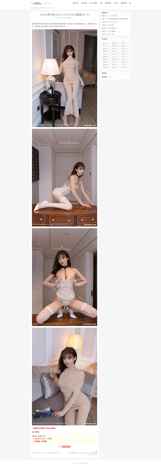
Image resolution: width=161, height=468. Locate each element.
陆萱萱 (68, 446)
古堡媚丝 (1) (105, 56)
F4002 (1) (105, 45)
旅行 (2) (104, 54)
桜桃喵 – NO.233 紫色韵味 (109, 28)
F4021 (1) (123, 54)
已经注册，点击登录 (41, 441)
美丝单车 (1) (105, 48)
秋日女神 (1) (124, 67)
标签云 (116, 3)
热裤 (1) (113, 51)
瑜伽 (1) (113, 64)
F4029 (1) (123, 64)
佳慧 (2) (123, 43)
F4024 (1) (123, 56)
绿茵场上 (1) (114, 43)
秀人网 (47, 8)
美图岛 (36, 3)
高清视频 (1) (105, 59)
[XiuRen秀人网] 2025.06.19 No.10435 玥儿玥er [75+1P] (46, 453)
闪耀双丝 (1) (105, 64)
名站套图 (84, 3)
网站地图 (85, 463)
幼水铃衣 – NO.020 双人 (108, 25)
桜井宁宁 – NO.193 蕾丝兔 (109, 31)
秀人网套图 (93, 3)
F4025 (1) (123, 59)
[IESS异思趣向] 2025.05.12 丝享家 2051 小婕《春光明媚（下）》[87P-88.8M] (82, 453)
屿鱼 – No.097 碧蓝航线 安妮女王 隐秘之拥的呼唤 (115, 19)
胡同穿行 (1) (114, 45)
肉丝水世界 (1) (115, 59)
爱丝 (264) (105, 43)
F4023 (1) (114, 56)
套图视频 (108, 3)
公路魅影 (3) (105, 51)
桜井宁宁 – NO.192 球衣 (108, 34)
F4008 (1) (114, 48)
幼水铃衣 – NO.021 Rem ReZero (110, 22)
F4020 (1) (114, 54)
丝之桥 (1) (114, 67)
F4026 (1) (114, 62)
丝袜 (101, 3)
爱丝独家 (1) (105, 62)
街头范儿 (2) (105, 67)
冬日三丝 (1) (124, 48)
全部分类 (75, 3)
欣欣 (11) (123, 51)
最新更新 (124, 3)
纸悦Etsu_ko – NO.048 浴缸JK (109, 15)
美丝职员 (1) (124, 45)
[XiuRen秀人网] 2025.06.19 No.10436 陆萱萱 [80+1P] (64, 14)
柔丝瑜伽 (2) (124, 62)
